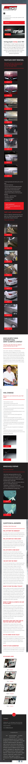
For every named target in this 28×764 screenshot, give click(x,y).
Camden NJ (20, 739)
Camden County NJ (18, 751)
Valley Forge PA (12, 756)
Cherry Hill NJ (13, 744)
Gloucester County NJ (7, 747)
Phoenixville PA (16, 740)
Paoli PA (11, 757)
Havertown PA (13, 745)
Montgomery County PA (8, 740)
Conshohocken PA (19, 745)
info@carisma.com (9, 727)
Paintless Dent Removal (13, 735)
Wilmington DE (11, 749)
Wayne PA (5, 752)
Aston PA (15, 739)
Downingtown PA (17, 757)
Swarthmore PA (6, 745)
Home (7, 735)
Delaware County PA (16, 747)
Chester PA (17, 756)
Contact (18, 737)
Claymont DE (10, 754)
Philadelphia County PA (9, 751)
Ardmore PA (5, 756)
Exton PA (20, 754)
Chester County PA (11, 752)
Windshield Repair (12, 737)
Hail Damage (20, 735)
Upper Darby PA (18, 749)
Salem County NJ (6, 744)
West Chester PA (19, 744)
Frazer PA (15, 754)
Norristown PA (6, 757)
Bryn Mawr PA (19, 742)
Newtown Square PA (12, 742)
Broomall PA (18, 752)
